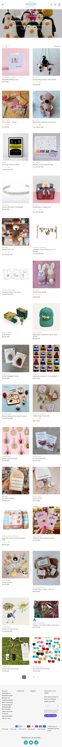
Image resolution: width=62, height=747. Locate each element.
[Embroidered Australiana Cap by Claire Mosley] (46, 317)
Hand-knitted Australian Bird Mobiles (44, 79)
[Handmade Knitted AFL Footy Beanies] (46, 358)
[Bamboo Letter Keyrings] (15, 441)
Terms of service (22, 729)
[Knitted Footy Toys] (15, 232)
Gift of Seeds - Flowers (9, 122)
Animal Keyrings (7, 582)
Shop (24, 16)
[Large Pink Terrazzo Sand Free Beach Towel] (15, 520)
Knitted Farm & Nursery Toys (42, 207)
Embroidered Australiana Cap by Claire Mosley (45, 335)
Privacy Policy (54, 712)
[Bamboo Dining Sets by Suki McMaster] (15, 398)
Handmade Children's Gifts (37, 16)
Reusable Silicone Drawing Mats (43, 164)
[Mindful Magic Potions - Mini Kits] (46, 568)
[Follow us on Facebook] (31, 742)
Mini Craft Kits (37, 498)
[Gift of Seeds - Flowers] (15, 104)
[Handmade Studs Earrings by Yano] (46, 520)
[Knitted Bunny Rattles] (46, 274)
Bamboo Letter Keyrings (9, 458)
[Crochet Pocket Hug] (46, 441)
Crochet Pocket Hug (39, 458)
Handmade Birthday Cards (10, 79)
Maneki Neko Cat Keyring (10, 669)
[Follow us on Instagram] (26, 742)
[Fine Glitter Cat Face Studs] (46, 651)
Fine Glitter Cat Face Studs (41, 669)
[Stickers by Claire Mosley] (15, 611)
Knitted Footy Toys (8, 249)
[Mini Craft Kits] (46, 480)
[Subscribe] (58, 706)
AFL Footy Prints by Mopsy (10, 164)
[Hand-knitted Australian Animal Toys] (46, 104)
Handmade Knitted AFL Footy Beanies (45, 376)
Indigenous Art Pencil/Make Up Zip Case (46, 625)
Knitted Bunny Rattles (39, 292)
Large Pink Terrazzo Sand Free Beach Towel (13, 539)
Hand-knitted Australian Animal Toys (44, 122)
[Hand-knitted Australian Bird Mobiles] (46, 62)
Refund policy (5, 729)
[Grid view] (3, 46)
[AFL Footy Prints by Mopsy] (15, 147)
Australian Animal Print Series (11, 292)
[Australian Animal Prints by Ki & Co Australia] (46, 232)
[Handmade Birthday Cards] (15, 62)
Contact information (41, 729)
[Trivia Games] (15, 317)
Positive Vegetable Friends (10, 376)
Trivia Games (6, 334)
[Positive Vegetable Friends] (15, 358)
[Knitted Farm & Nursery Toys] (46, 189)
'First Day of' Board (8, 498)
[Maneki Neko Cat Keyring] (15, 651)
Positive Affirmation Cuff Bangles (12, 207)
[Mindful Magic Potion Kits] (46, 398)
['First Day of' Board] (15, 480)
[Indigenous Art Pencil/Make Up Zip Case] (46, 609)
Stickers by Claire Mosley (10, 629)
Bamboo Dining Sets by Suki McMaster (14, 416)
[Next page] (38, 677)
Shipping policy (31, 729)
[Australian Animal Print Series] (15, 274)
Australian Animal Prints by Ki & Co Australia (44, 250)
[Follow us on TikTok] (36, 742)
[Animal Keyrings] (15, 564)
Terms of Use (47, 712)
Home (19, 16)
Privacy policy (13, 729)
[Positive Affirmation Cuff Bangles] (15, 189)
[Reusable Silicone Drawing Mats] (46, 147)
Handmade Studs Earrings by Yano (43, 538)
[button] (2, 4)
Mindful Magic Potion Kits (41, 416)
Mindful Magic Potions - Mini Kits (43, 589)
